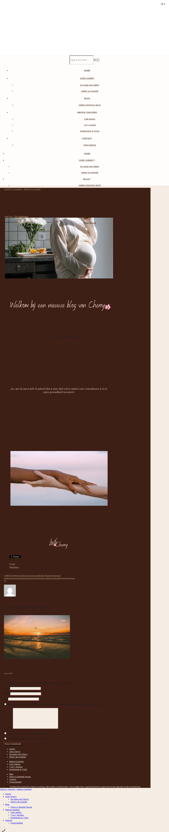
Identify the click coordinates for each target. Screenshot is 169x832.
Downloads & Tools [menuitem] (19, 817)
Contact (87, 138)
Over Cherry (87, 78)
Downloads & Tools (90, 131)
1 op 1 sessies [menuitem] (17, 815)
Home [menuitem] (8, 793)
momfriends (38, 578)
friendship (21, 576)
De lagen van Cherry (89, 85)
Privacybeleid (90, 145)
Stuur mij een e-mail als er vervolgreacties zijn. (28, 733)
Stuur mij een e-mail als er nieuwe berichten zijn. (29, 738)
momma (53, 578)
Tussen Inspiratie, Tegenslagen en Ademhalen (30, 666)
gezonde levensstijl (32, 576)
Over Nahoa (89, 119)
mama (53, 576)
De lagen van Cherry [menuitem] (20, 799)
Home (87, 70)
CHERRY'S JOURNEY (13, 189)
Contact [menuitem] (8, 820)
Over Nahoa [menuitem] (16, 812)
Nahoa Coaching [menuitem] (12, 809)
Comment (8, 728)
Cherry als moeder (89, 91)
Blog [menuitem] (7, 804)
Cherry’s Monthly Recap (90, 105)
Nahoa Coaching (87, 112)
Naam (6, 688)
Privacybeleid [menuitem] (17, 823)
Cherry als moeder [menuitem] (19, 801)
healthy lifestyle (45, 576)
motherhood (60, 578)
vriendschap (70, 578)
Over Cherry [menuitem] (11, 796)
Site (5, 699)
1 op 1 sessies (90, 125)
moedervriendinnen (26, 578)
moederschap (14, 578)
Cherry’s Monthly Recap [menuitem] (21, 807)
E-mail (7, 693)
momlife (46, 578)
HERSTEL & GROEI (32, 189)
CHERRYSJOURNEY (10, 576)
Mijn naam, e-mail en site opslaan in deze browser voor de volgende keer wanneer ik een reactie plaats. (54, 704)
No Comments (21, 216)
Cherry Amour (13, 581)
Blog (87, 98)
